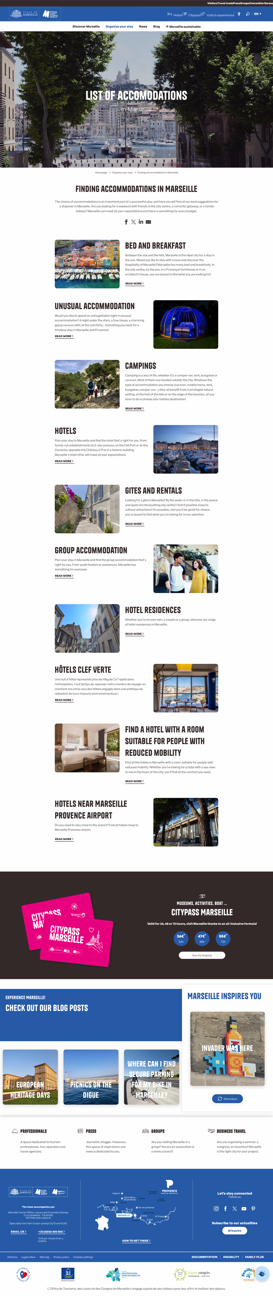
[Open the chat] (261, 1273)
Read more (133, 283)
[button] (247, 14)
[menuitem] (35, 13)
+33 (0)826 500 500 (50, 1231)
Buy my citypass (202, 955)
